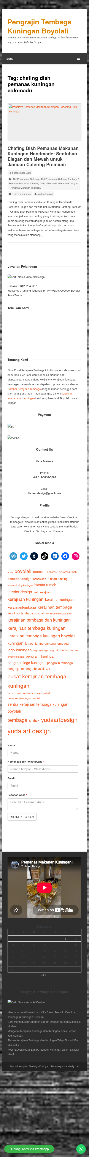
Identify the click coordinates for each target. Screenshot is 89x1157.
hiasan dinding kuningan (20, 585)
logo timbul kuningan (64, 650)
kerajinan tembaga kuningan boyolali (41, 635)
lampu (29, 643)
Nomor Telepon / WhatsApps (26, 762)
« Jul (43, 975)
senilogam (29, 693)
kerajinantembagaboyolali (59, 613)
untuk (34, 720)
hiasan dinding (58, 578)
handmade (39, 579)
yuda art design (29, 730)
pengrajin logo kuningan (26, 662)
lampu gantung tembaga (52, 643)
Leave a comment (22, 194)
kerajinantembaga (22, 607)
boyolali (22, 570)
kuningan (15, 643)
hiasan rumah (45, 584)
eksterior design (20, 578)
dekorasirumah (68, 572)
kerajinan (45, 592)
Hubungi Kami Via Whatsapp (29, 1149)
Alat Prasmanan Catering (26, 179)
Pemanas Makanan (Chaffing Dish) (27, 183)
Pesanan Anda (17, 795)
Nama (12, 745)
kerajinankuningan (59, 599)
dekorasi (52, 572)
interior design (20, 591)
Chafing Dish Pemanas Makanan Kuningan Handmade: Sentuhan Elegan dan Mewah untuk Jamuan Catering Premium (43, 156)
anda (10, 572)
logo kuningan (20, 649)
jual (36, 592)
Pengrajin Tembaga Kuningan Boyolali (40, 26)
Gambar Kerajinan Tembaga (24, 389)
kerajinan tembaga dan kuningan (39, 620)
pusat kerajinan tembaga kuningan (37, 680)
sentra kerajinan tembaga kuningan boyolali (38, 707)
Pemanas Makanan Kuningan (62, 183)
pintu (48, 669)
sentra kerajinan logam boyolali (24, 698)
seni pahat (43, 693)
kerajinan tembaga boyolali (26, 613)
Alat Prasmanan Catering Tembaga (59, 179)
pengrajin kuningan (41, 656)
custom (39, 571)
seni (19, 693)
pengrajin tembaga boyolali (26, 668)
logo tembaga (40, 650)
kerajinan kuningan (25, 599)
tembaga (17, 719)
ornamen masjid (16, 656)
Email (11, 778)
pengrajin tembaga (60, 662)
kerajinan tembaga (55, 607)
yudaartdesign (45, 194)
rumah (11, 693)
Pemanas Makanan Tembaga (25, 187)
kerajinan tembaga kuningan (37, 628)
